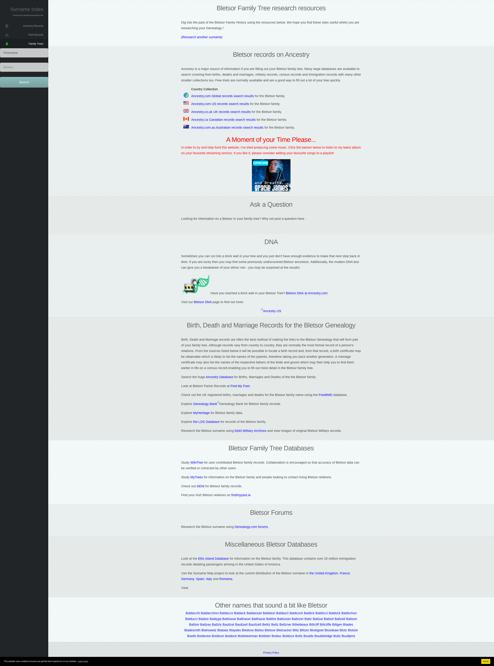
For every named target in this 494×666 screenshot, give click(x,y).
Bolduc (277, 636)
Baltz (308, 619)
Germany (187, 579)
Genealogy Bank (205, 404)
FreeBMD (325, 395)
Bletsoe (270, 630)
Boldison (218, 636)
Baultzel (228, 624)
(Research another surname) (201, 37)
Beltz (275, 624)
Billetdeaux (300, 624)
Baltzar (318, 619)
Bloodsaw (332, 630)
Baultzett (255, 624)
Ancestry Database (219, 377)
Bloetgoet (317, 630)
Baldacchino (210, 613)
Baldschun (349, 613)
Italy (209, 579)
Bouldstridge (323, 636)
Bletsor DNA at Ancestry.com (307, 293)
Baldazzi (282, 613)
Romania (225, 579)
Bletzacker (284, 630)
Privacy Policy (271, 652)
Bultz (337, 636)
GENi (200, 486)
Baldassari (254, 613)
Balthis (271, 619)
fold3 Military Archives (250, 430)
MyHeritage (201, 413)
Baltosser (284, 619)
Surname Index (26, 9)
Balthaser (244, 619)
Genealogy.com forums (251, 527)
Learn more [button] (83, 661)
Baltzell (340, 619)
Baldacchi (193, 613)
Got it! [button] (486, 661)
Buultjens (348, 636)
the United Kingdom (323, 573)
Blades (348, 624)
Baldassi (269, 613)
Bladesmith (192, 630)
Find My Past (240, 386)
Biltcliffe (325, 624)
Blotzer (353, 630)
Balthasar (229, 619)
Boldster (265, 636)
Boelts (191, 636)
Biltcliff (314, 624)
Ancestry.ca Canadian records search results (223, 119)
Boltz (299, 636)
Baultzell (241, 624)
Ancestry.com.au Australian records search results (227, 127)
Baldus (204, 619)
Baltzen (351, 619)
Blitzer (304, 630)
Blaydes (235, 630)
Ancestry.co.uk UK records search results (221, 112)
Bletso (259, 630)
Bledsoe (248, 630)
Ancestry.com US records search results (220, 104)
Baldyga (215, 619)
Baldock (335, 613)
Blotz (343, 630)
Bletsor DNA (203, 302)
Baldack (240, 613)
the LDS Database (206, 421)
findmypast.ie (241, 495)
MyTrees (196, 477)
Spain (200, 579)
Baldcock (296, 613)
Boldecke (204, 636)
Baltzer (194, 624)
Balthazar (258, 619)
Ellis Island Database (213, 558)
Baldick (309, 613)
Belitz (266, 624)
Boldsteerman (248, 636)
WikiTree (196, 462)
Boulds (308, 636)
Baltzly (217, 624)
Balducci (191, 619)
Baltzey (205, 624)
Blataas (222, 630)
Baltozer (298, 619)
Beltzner (285, 624)
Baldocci (321, 613)
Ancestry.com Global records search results (222, 96)
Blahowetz (209, 630)
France (345, 573)
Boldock (231, 636)
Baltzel (329, 619)
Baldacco (226, 613)
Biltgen (337, 624)
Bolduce (288, 636)
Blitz (296, 630)
